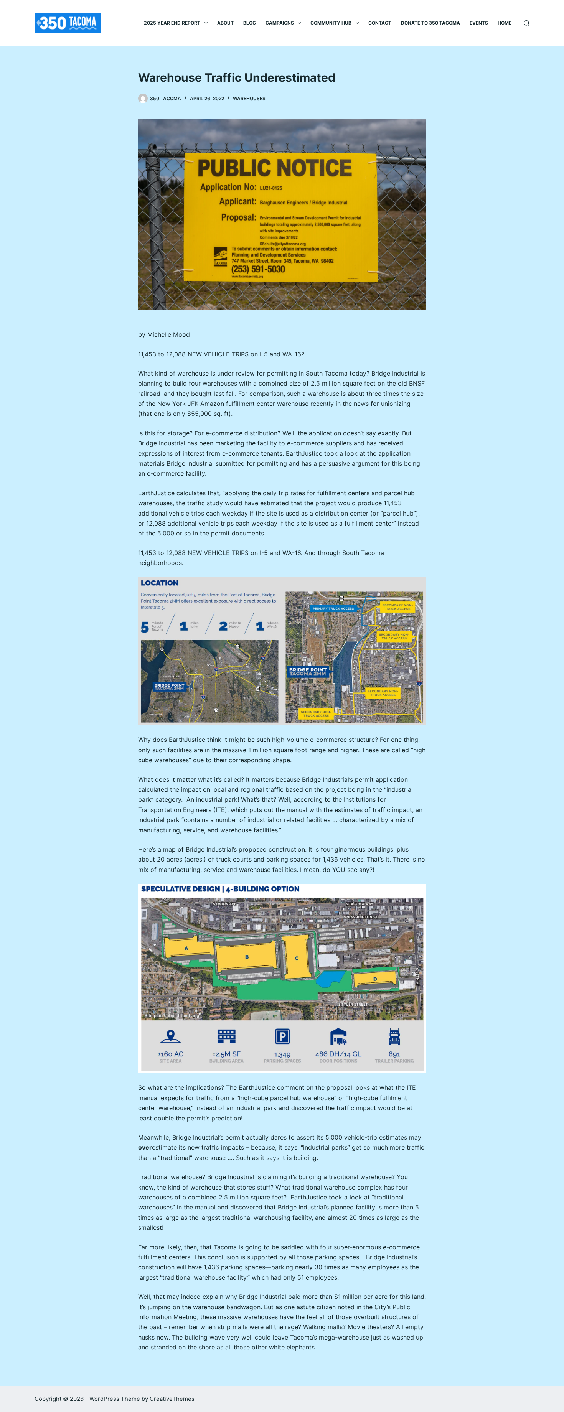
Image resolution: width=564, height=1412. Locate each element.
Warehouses (249, 98)
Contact (379, 23)
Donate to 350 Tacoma (430, 23)
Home (504, 23)
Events (479, 23)
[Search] (526, 23)
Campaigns (280, 23)
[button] (206, 23)
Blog (249, 23)
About (225, 23)
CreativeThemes (172, 1398)
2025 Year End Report (172, 23)
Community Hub (330, 23)
